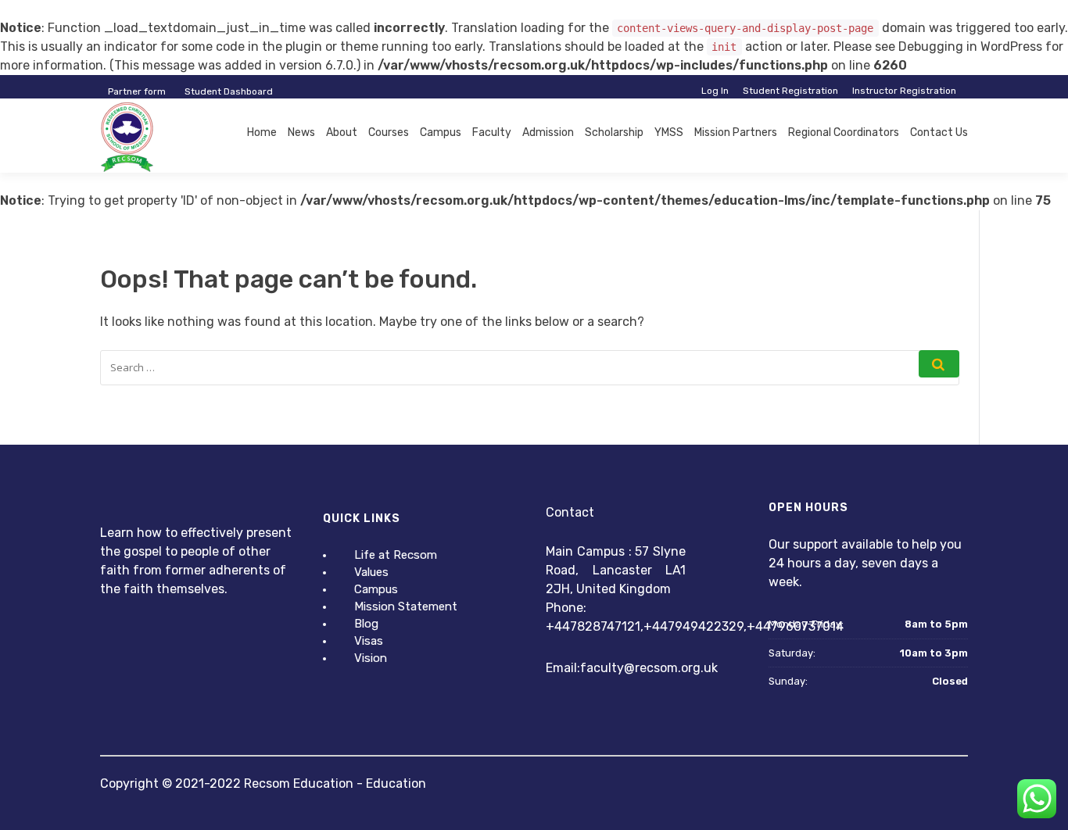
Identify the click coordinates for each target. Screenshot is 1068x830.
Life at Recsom (395, 555)
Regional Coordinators (843, 132)
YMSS (668, 132)
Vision (370, 658)
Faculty (491, 132)
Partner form (137, 91)
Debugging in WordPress (970, 46)
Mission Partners (735, 132)
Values (371, 572)
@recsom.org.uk (671, 667)
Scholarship (614, 132)
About (341, 132)
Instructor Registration (904, 90)
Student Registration (790, 90)
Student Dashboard (229, 91)
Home (262, 132)
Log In (715, 90)
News (301, 132)
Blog (366, 624)
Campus (440, 132)
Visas (368, 641)
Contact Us (939, 132)
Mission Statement (405, 606)
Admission (548, 132)
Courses (388, 132)
